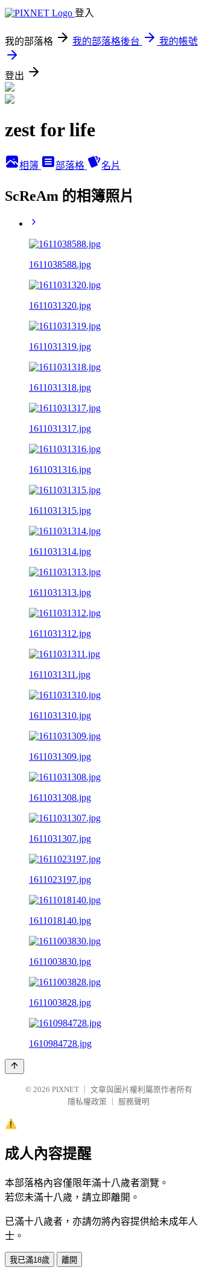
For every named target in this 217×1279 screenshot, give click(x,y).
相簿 (30, 165)
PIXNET (65, 1089)
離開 (69, 1260)
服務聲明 (133, 1101)
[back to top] (14, 1066)
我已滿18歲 (29, 1260)
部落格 (71, 165)
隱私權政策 (87, 1101)
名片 (111, 165)
